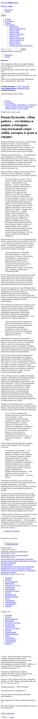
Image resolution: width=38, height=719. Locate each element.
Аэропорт (8, 578)
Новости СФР (14, 36)
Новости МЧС (14, 32)
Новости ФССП (15, 44)
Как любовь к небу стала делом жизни (14, 555)
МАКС (7, 12)
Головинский (10, 587)
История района (6, 565)
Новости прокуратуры (17, 28)
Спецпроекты (10, 25)
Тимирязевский (10, 602)
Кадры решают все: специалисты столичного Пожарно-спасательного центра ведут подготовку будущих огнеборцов (19, 561)
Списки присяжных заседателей (21, 45)
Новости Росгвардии (16, 38)
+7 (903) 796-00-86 (15, 87)
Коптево (8, 593)
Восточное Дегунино (12, 585)
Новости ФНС (14, 42)
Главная (8, 19)
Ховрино (8, 606)
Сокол (7, 598)
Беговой (8, 580)
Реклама (8, 23)
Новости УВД (14, 30)
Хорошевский (10, 604)
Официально (14, 27)
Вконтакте (9, 10)
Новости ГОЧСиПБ (16, 34)
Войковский (9, 583)
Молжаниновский (11, 597)
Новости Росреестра (16, 40)
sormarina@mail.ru (23, 88)
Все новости (9, 21)
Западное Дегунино (12, 591)
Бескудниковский (11, 581)
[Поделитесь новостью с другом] (12, 544)
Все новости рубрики (8, 572)
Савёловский (10, 600)
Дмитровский (10, 589)
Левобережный (10, 595)
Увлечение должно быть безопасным (14, 551)
